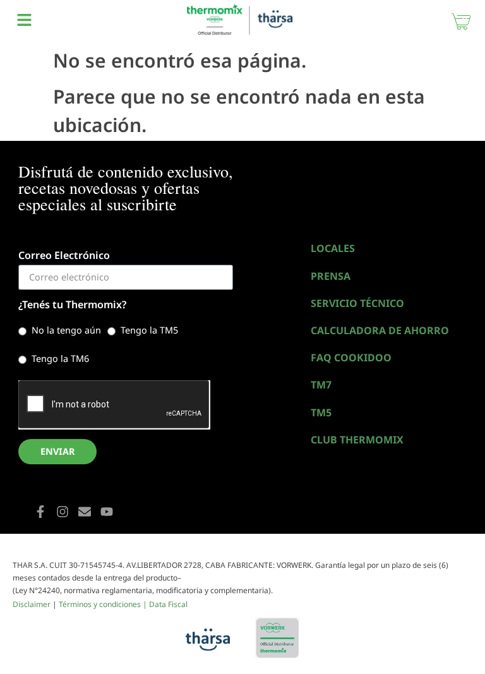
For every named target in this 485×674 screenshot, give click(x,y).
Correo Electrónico (64, 256)
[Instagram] (62, 511)
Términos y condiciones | (104, 604)
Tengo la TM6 (60, 358)
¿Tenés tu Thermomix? (72, 305)
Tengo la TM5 (149, 330)
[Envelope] (84, 511)
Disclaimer (32, 604)
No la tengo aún (66, 330)
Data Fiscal (168, 604)
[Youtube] (106, 511)
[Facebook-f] (40, 511)
